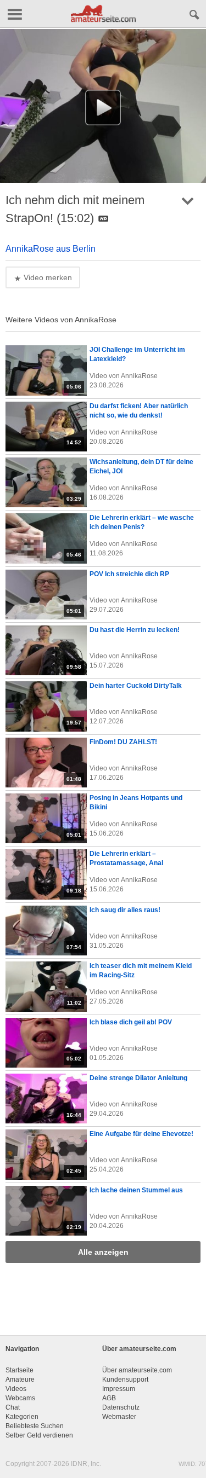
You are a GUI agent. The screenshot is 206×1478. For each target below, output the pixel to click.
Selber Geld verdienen (39, 1435)
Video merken (46, 277)
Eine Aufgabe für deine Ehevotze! (141, 1134)
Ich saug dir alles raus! (125, 910)
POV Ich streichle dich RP (129, 574)
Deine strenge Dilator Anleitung (138, 1078)
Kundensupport (125, 1379)
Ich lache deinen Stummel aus (136, 1190)
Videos (15, 1389)
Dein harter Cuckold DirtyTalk (136, 685)
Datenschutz (121, 1407)
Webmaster (119, 1417)
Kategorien (21, 1417)
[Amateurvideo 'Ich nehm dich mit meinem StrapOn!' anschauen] (103, 107)
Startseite (19, 1370)
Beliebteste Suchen (34, 1426)
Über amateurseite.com (137, 1370)
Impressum (118, 1389)
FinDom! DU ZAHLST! (123, 742)
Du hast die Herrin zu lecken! (135, 630)
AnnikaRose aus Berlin (50, 248)
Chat (12, 1407)
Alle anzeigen (103, 1252)
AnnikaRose (139, 376)
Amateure (20, 1379)
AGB (109, 1398)
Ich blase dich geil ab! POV (131, 1022)
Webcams (20, 1398)
